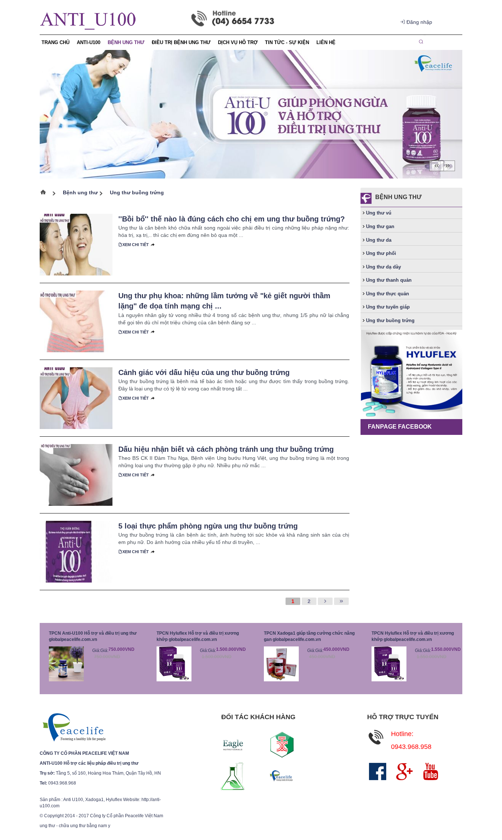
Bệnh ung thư (80, 192)
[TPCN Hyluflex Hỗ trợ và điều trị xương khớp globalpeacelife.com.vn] (174, 663)
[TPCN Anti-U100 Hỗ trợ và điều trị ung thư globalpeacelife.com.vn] (66, 663)
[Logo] (74, 727)
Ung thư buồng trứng (137, 192)
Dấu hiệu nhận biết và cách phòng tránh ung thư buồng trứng (226, 449)
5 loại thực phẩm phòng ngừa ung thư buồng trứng (208, 526)
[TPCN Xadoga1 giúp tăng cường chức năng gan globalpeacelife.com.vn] (281, 663)
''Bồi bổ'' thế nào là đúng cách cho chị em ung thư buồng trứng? (231, 219)
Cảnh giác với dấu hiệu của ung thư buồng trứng (204, 372)
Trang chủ (46, 193)
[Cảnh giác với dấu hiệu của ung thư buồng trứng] (76, 397)
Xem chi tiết (135, 244)
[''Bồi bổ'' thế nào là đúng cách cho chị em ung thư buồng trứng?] (76, 244)
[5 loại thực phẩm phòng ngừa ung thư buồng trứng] (76, 551)
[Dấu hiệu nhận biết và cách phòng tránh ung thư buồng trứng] (76, 474)
